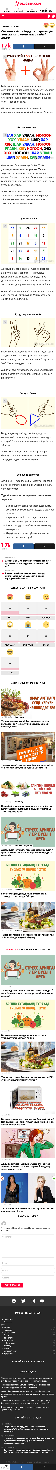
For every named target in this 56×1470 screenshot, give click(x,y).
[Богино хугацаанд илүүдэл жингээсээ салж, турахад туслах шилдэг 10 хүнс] (28, 876)
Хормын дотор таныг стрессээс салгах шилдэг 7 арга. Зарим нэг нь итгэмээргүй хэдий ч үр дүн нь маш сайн (27, 853)
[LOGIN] (53, 16)
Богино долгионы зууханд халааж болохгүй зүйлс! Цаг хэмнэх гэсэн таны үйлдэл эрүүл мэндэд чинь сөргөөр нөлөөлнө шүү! (27, 1122)
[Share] (21, 1467)
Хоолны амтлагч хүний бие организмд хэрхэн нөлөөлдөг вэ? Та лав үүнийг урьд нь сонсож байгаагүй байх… (25, 724)
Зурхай (29, 1327)
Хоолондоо (29, 1346)
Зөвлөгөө (18, 846)
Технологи (29, 1338)
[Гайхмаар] (52, 25)
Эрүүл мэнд (19, 717)
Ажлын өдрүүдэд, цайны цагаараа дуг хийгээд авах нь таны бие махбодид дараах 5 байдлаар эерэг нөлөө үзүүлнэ (25, 1167)
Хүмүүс (29, 1348)
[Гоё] (46, 25)
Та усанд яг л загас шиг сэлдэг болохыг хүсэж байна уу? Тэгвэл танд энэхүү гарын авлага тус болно (28, 1451)
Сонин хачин (29, 1333)
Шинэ (7, 11)
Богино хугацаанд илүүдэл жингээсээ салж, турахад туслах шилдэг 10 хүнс (24, 895)
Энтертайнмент (29, 1351)
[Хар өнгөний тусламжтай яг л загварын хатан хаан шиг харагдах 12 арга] (28, 1188)
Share (5, 57)
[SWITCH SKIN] (48, 16)
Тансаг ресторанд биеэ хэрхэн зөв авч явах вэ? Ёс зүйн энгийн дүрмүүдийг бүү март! (27, 936)
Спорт (29, 1335)
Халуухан (32, 11)
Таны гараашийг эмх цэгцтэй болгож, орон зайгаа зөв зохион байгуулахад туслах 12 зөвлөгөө (27, 766)
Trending (46, 11)
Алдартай (18, 11)
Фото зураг (29, 1340)
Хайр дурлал (29, 1343)
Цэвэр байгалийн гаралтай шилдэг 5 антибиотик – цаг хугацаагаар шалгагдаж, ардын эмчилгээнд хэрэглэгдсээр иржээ (27, 809)
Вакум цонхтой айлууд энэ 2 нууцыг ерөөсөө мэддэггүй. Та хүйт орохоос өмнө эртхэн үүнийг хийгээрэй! (26, 1429)
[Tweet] (44, 46)
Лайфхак (18, 761)
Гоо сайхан (29, 1319)
